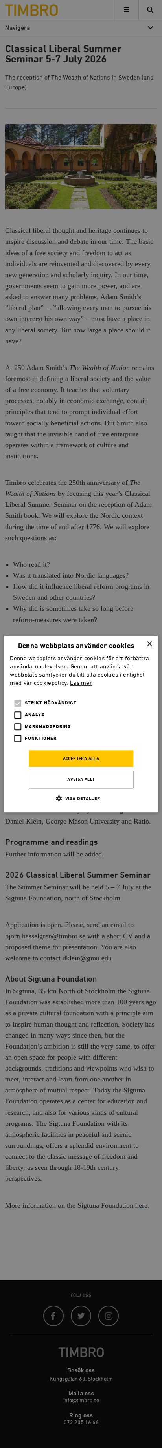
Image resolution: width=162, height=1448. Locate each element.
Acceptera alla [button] (81, 759)
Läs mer (81, 683)
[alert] (81, 724)
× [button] (149, 644)
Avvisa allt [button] (80, 779)
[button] (81, 798)
